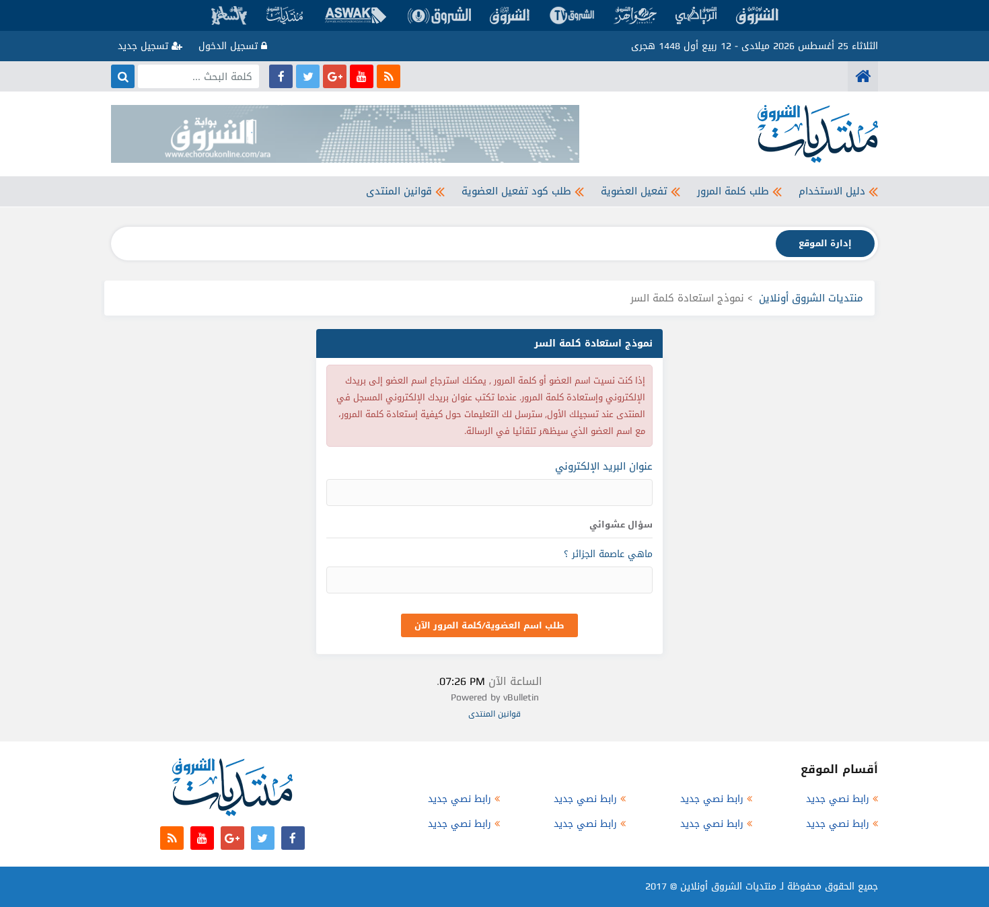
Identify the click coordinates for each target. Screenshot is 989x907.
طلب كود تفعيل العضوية (516, 191)
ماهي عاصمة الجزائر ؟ (608, 554)
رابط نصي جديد (837, 799)
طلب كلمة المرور (733, 191)
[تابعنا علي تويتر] (308, 76)
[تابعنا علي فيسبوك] (281, 76)
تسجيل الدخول (229, 46)
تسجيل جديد (145, 46)
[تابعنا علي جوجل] (334, 76)
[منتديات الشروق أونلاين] (863, 76)
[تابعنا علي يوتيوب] (361, 76)
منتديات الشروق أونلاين (811, 298)
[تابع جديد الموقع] (388, 76)
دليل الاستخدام (832, 191)
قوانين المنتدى (399, 191)
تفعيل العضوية (634, 191)
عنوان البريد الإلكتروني (604, 466)
